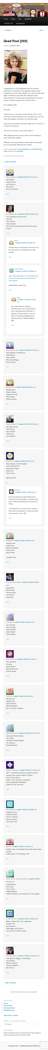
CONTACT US (8, 23)
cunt (20, 149)
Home (6, 19)
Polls (19, 19)
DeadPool (25, 149)
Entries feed (8, 1005)
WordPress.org (9, 1010)
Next (42, 30)
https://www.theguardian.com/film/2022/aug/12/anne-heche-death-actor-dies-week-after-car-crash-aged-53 (24, 278)
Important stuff (20, 23)
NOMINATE (28, 19)
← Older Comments (10, 162)
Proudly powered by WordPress (30, 1046)
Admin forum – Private (11, 1015)
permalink (20, 151)
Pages (13, 19)
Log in (6, 1003)
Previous (7, 30)
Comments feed (9, 1008)
